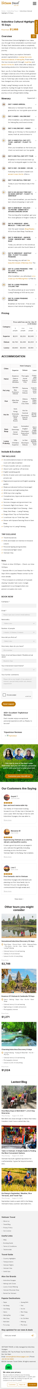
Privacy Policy (7, 1228)
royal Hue (28, 62)
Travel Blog (6, 1224)
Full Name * (6, 602)
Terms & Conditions (10, 1246)
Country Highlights (9, 1258)
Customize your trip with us (19, 776)
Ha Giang (6, 1305)
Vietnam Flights (8, 1265)
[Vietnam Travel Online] (11, 3)
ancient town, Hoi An (15, 174)
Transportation (8, 1262)
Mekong (23, 1322)
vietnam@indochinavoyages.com (17, 1357)
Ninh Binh (6, 1322)
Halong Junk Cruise (9, 1283)
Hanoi (5, 1312)
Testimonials (7, 1249)
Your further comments (10, 675)
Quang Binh (24, 1302)
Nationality (6, 619)
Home (3, 11)
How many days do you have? (13, 646)
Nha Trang (24, 1312)
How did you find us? (9, 637)
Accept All (32, 1384)
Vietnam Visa (7, 1268)
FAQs (5, 1240)
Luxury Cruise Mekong (10, 1287)
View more (18, 899)
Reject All (22, 1384)
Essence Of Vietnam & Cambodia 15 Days (18, 996)
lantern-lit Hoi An (8, 65)
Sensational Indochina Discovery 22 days (18, 941)
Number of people (8, 628)
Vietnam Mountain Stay (11, 1290)
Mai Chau (6, 1318)
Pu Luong (6, 1325)
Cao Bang (6, 1309)
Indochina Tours (12, 11)
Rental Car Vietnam (9, 1293)
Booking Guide (8, 1243)
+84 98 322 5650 (8, 1359)
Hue (22, 1305)
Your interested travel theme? (13, 666)
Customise (12, 1384)
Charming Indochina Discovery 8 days (17, 1049)
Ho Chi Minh (25, 1318)
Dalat (22, 1315)
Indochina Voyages (9, 1280)
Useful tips (6, 1271)
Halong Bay (7, 1315)
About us (6, 1221)
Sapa (5, 1302)
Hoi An (23, 1309)
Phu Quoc (24, 1325)
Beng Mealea (29, 229)
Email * (4, 611)
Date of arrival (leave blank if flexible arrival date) (17, 656)
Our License (7, 1231)
